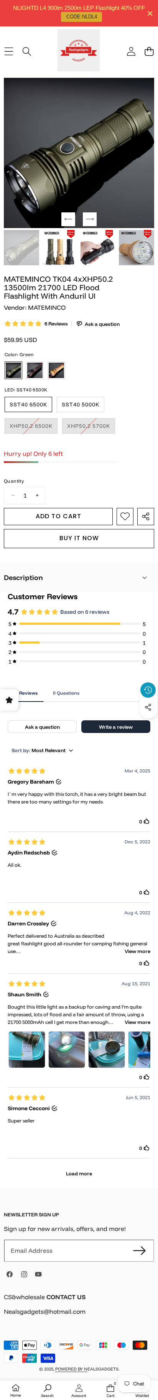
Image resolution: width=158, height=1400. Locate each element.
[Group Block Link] (79, 1309)
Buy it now (79, 538)
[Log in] (131, 51)
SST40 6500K (28, 404)
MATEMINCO (47, 307)
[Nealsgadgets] (78, 51)
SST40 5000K (80, 404)
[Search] (26, 51)
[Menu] (8, 51)
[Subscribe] (139, 1250)
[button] (149, 51)
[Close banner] (150, 13)
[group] (21, 247)
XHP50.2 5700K (91, 428)
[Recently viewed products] (148, 690)
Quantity (14, 481)
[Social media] (148, 707)
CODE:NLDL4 (81, 17)
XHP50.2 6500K (34, 428)
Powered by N (71, 1369)
